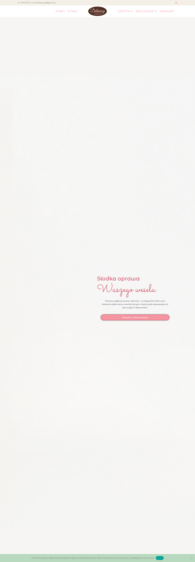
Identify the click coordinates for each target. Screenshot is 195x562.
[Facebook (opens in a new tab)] (175, 2)
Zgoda (159, 558)
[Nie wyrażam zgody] (191, 558)
